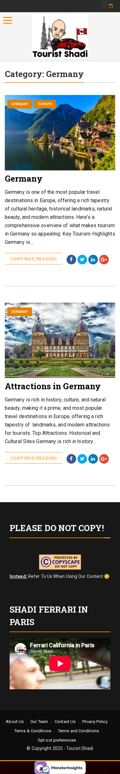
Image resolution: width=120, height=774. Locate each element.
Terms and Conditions (78, 730)
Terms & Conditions (32, 730)
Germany (19, 104)
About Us (15, 721)
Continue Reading (34, 259)
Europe (45, 104)
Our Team (39, 721)
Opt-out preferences (57, 740)
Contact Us (65, 721)
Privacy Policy (94, 721)
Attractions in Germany (53, 386)
